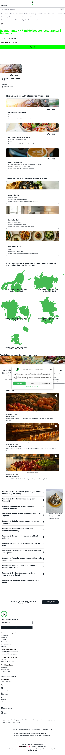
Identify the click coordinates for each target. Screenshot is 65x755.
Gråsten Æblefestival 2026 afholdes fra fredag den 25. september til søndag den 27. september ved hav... (32, 479)
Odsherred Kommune (25, 201)
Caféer (15, 166)
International (14, 222)
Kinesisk (7, 372)
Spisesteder (10, 166)
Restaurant (3, 5)
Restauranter (4, 84)
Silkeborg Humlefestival (13, 446)
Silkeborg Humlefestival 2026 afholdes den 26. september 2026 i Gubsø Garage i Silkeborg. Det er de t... (32, 448)
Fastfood (30, 164)
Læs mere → (9, 420)
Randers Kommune (6, 87)
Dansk (3, 82)
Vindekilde (35, 201)
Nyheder (3, 659)
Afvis (32, 383)
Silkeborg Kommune (25, 168)
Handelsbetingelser (24, 729)
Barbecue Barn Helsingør (54, 370)
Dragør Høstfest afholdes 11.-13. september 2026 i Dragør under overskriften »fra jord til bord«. (29, 418)
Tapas (25, 139)
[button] (51, 369)
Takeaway (24, 166)
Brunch (9, 139)
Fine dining (10, 197)
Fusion (33, 164)
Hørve (31, 201)
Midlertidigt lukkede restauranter (10, 652)
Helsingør (57, 380)
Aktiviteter (3, 646)
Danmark (4, 86)
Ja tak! (16, 627)
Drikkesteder (4, 642)
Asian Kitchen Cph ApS (10, 370)
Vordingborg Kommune (25, 226)
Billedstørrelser (5, 669)
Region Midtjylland (10, 86)
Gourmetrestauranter (18, 251)
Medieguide (4, 667)
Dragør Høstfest (11, 416)
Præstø (32, 226)
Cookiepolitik (28, 386)
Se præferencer (45, 383)
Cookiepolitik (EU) (47, 729)
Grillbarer (19, 166)
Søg (33, 47)
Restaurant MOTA (14, 246)
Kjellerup (32, 168)
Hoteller (25, 199)
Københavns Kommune (27, 143)
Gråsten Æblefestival (12, 476)
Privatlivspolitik (35, 386)
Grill (36, 164)
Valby (34, 143)
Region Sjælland (16, 201)
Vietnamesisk (5, 373)
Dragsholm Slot (13, 195)
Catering (10, 141)
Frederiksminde (13, 220)
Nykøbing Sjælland (34, 253)
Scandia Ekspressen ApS (11, 79)
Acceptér (19, 383)
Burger (22, 164)
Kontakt (15, 729)
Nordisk (15, 197)
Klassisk (19, 222)
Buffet (13, 139)
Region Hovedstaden (17, 143)
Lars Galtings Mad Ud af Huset (19, 137)
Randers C (13, 87)
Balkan (15, 164)
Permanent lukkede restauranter (10, 654)
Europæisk (20, 139)
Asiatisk (3, 372)
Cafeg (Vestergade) (15, 162)
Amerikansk (10, 164)
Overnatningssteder (18, 199)
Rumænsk (40, 164)
